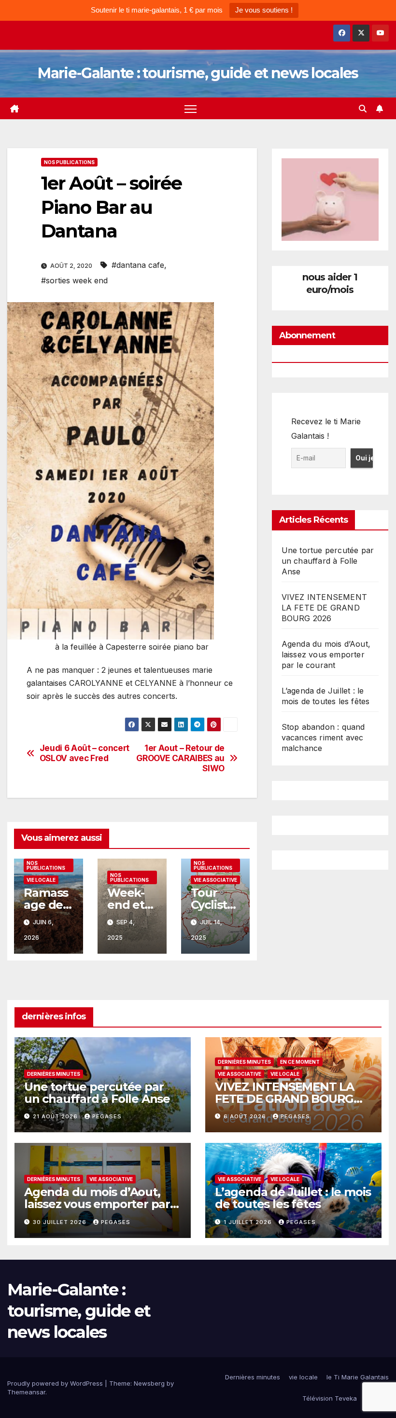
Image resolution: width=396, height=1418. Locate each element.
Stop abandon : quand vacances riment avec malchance (323, 737)
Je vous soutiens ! (264, 10)
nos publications (69, 162)
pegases (107, 1116)
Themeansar (26, 1392)
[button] (363, 108)
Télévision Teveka (329, 1398)
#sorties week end (74, 280)
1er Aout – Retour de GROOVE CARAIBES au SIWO (180, 758)
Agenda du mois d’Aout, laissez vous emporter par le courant (326, 654)
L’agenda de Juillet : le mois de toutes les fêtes (293, 1198)
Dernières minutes (53, 1074)
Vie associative (215, 880)
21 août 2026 (56, 1116)
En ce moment (300, 1062)
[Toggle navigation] (190, 108)
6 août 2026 (246, 1116)
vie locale (41, 880)
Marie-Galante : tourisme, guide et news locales (198, 73)
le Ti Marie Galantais (357, 1377)
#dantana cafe (138, 265)
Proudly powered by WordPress (56, 1383)
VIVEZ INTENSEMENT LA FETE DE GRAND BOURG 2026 (324, 607)
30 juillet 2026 (60, 1222)
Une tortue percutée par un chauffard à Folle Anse (328, 560)
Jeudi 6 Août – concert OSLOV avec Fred (84, 753)
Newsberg (149, 1383)
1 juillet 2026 (249, 1222)
